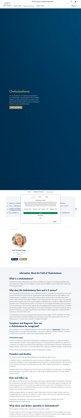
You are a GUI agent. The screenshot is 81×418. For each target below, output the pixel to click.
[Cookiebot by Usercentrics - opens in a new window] (53, 221)
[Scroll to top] (76, 415)
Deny (40, 218)
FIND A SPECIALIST (16, 107)
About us (73, 6)
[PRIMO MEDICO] (7, 4)
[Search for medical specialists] (76, 209)
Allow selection (40, 215)
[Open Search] (71, 1)
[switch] (39, 209)
